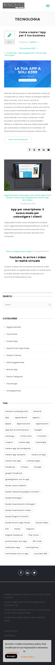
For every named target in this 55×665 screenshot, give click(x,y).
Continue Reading (18, 139)
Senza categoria (13, 251)
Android (37, 411)
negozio (30, 529)
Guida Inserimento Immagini (20, 504)
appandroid (21, 417)
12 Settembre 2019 (28, 203)
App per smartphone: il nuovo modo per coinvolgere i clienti (27, 213)
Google (38, 467)
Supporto (10, 635)
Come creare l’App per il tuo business (32, 33)
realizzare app (12, 547)
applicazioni (42, 423)
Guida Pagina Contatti (17, 516)
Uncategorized (13, 390)
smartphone (32, 547)
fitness (24, 467)
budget (38, 430)
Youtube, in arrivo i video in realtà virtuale (27, 259)
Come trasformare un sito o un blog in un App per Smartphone (27, 611)
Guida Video (42, 522)
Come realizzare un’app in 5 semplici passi (25, 619)
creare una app (13, 461)
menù (17, 529)
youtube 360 (40, 553)
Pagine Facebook (14, 535)
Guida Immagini (13, 498)
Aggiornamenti (11, 195)
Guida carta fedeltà (15, 485)
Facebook (10, 467)
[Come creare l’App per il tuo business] (27, 75)
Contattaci (11, 631)
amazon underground (16, 411)
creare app (24, 442)
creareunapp (33, 461)
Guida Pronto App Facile (40, 195)
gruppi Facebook (13, 473)
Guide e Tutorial (13, 197)
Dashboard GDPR (12, 652)
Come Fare (11, 334)
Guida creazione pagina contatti (22, 491)
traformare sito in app (16, 553)
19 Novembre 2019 (27, 48)
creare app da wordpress (18, 448)
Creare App (12, 53)
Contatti (42, 436)
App (7, 417)
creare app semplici (15, 454)
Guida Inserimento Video (18, 510)
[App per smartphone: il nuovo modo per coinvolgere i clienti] (27, 176)
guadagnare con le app (17, 479)
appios (36, 417)
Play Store (33, 535)
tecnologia (10, 55)
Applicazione (23, 423)
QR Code (37, 541)
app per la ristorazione (17, 430)
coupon (9, 442)
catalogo (10, 436)
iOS (7, 529)
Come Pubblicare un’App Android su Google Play (24, 604)
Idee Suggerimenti (26, 53)
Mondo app (41, 53)
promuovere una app (16, 541)
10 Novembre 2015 (41, 251)
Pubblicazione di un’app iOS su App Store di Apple (27, 596)
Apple (8, 423)
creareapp (41, 442)
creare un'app (39, 454)
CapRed (32, 42)
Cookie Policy (27, 656)
